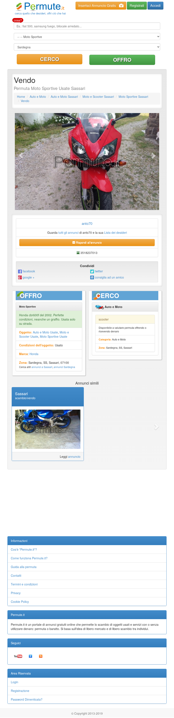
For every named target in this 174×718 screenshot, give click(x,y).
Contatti (16, 575)
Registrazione (20, 691)
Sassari (21, 393)
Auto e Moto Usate (45, 332)
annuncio (74, 456)
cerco (49, 59)
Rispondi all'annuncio (88, 242)
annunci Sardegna (64, 367)
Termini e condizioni (24, 584)
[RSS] (41, 656)
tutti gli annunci (68, 232)
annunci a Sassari (42, 367)
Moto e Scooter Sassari (98, 96)
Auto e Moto (38, 96)
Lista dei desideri (115, 232)
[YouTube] (18, 656)
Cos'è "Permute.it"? (24, 549)
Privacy (16, 593)
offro (122, 59)
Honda (33, 354)
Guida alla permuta (23, 567)
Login (14, 682)
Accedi (155, 5)
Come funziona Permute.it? (29, 558)
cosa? (18, 20)
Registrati (137, 5)
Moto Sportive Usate (53, 336)
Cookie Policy (20, 601)
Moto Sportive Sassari (133, 96)
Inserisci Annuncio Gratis (97, 5)
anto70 (87, 223)
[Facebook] (30, 656)
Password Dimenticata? (26, 699)
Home (21, 96)
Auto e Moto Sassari (64, 96)
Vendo (25, 101)
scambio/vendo (25, 398)
